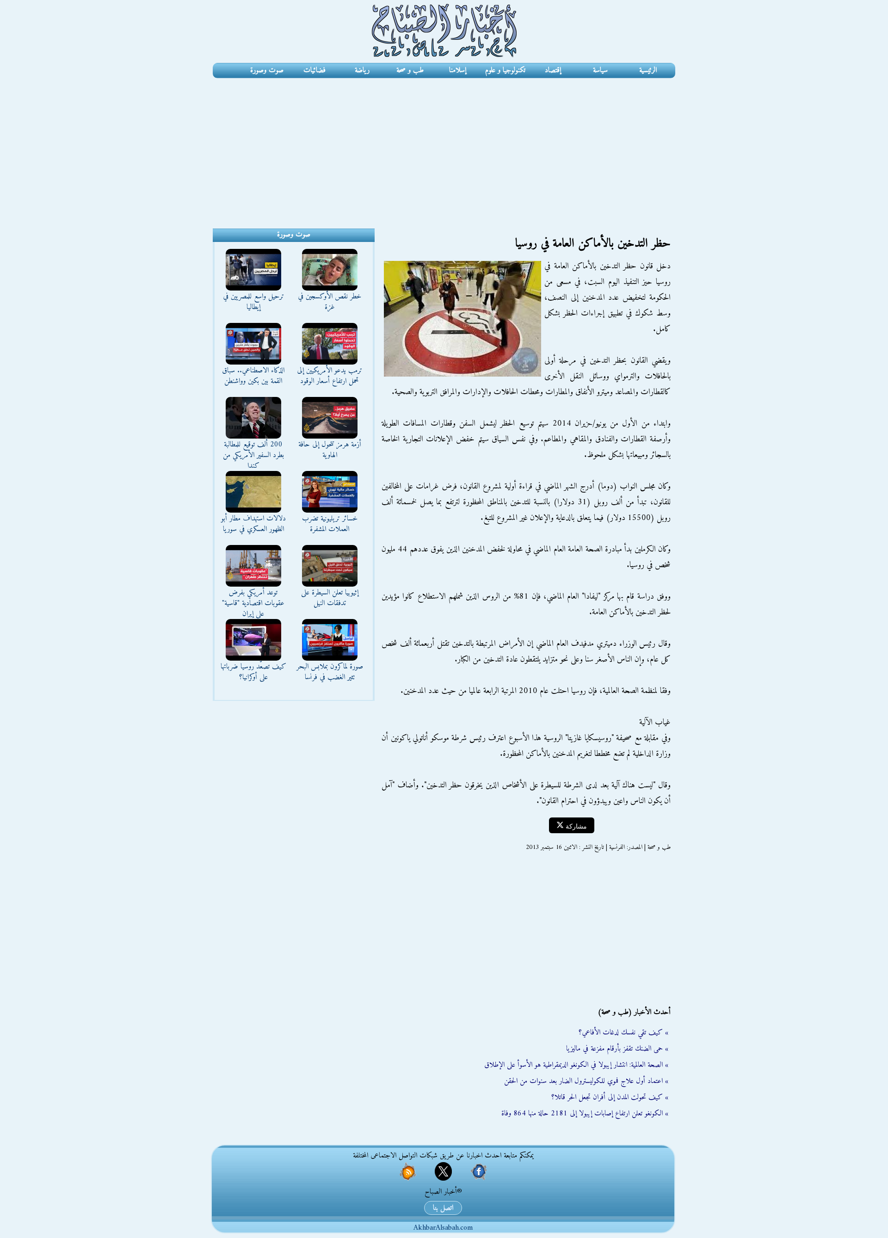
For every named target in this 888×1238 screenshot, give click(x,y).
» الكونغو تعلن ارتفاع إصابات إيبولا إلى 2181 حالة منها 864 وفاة (584, 1113)
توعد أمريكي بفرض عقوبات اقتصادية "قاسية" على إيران (253, 603)
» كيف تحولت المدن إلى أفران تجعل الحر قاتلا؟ (609, 1097)
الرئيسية (648, 70)
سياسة (600, 70)
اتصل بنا (443, 1207)
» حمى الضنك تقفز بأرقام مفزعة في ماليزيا (617, 1048)
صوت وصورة (267, 70)
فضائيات (314, 70)
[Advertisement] (444, 147)
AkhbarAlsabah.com (443, 1227)
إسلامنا (457, 70)
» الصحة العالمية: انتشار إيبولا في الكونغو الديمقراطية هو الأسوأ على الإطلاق (576, 1064)
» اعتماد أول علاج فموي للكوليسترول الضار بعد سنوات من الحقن (586, 1081)
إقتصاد (553, 70)
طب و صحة (410, 70)
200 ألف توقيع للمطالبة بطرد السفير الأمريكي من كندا (253, 455)
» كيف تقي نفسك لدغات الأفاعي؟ (623, 1032)
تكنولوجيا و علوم (505, 70)
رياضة (362, 70)
